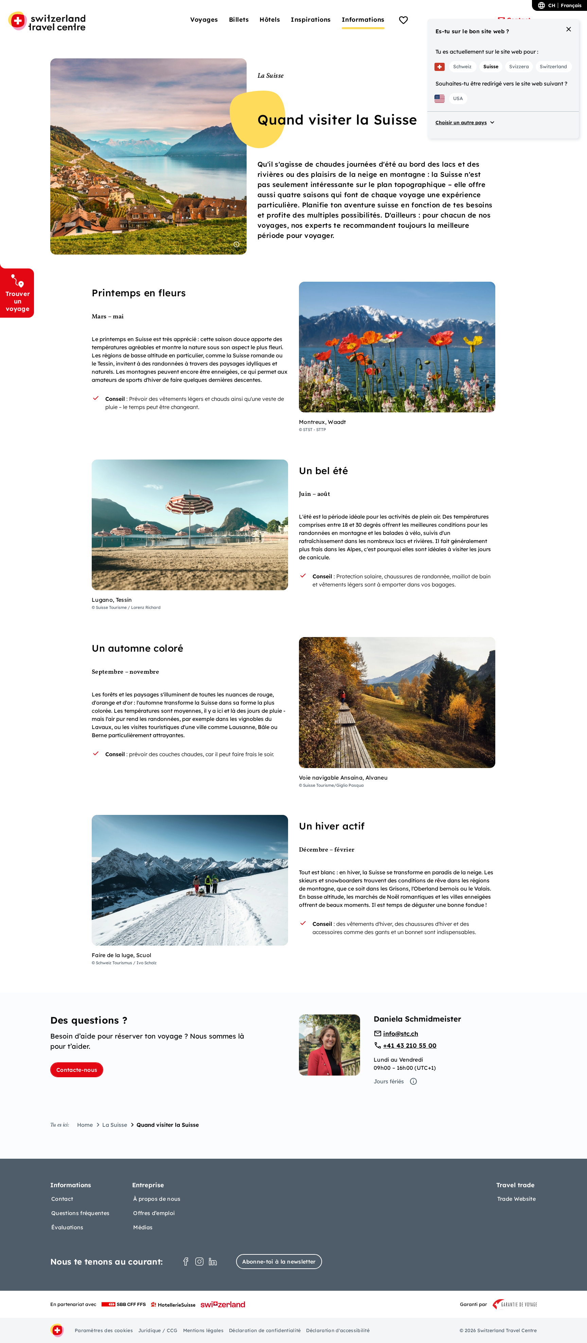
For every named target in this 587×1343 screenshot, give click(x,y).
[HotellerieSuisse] (173, 1304)
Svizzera (519, 66)
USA (458, 98)
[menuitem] (204, 19)
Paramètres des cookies (104, 1330)
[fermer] (568, 29)
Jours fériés (389, 1081)
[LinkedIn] (213, 1261)
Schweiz (462, 66)
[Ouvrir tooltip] (236, 244)
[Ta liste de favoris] (403, 21)
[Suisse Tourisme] (223, 1304)
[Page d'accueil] (46, 21)
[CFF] (124, 1304)
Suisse (490, 66)
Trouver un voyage (17, 301)
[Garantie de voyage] (515, 1304)
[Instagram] (199, 1261)
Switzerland (553, 66)
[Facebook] (186, 1261)
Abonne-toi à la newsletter (279, 1261)
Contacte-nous (76, 1069)
